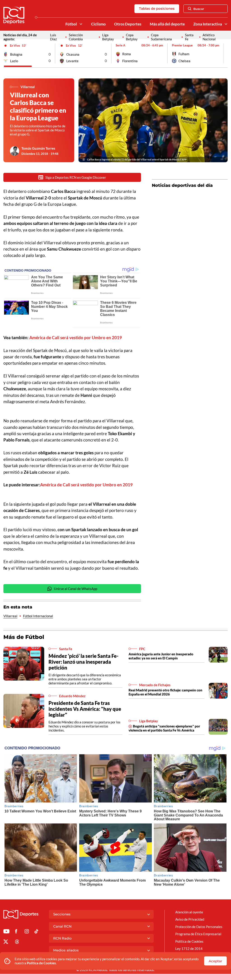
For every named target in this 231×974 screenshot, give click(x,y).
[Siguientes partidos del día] (224, 53)
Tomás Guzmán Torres (38, 148)
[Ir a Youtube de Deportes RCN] (6, 932)
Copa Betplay (132, 37)
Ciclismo (98, 24)
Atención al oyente (189, 912)
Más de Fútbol (23, 637)
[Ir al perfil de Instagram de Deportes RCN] (27, 932)
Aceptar (215, 961)
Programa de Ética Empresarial (198, 934)
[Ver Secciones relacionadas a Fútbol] (80, 24)
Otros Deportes (127, 24)
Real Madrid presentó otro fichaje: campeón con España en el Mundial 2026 (165, 692)
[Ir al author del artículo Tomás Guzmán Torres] (14, 151)
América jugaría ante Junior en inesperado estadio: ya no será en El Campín (161, 656)
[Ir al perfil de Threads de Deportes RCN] (17, 942)
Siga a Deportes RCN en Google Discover (75, 177)
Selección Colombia (76, 37)
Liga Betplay (108, 37)
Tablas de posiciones (157, 8)
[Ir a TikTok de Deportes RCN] (36, 932)
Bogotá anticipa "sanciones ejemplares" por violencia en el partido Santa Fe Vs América (164, 728)
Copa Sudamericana (161, 37)
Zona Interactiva (207, 24)
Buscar (198, 9)
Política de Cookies (41, 963)
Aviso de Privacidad (189, 919)
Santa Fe (189, 37)
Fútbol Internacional (38, 616)
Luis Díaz (53, 37)
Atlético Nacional (209, 37)
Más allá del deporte (167, 24)
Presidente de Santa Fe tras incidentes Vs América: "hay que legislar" (85, 709)
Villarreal (10, 616)
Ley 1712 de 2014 (189, 949)
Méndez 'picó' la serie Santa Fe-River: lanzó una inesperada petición (83, 662)
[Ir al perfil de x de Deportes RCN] (5, 942)
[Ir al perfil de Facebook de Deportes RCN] (16, 932)
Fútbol (71, 24)
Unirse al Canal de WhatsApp (75, 589)
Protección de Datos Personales (198, 927)
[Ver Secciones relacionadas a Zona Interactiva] (226, 24)
